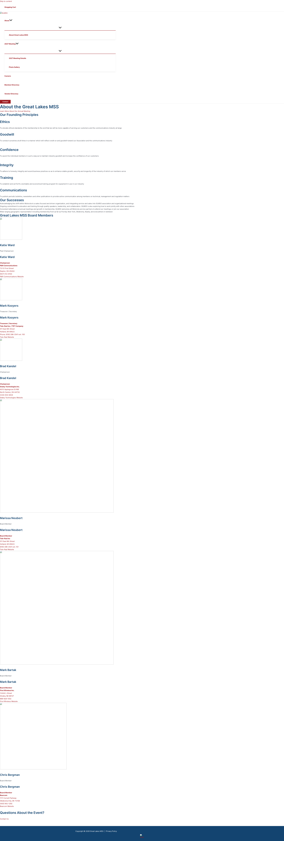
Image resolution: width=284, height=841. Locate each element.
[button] (10, 20)
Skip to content (6, 1)
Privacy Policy (111, 831)
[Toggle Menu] (60, 27)
